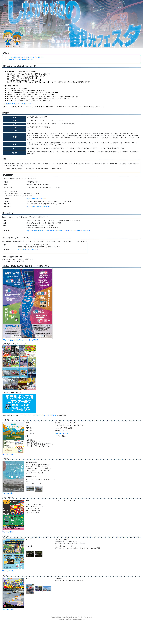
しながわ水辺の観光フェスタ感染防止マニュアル (19, 104)
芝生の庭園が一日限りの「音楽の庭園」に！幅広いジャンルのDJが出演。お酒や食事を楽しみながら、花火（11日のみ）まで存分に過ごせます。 (45, 241)
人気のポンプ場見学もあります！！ (13, 392)
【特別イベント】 (31, 477)
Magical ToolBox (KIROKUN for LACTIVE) (74, 619)
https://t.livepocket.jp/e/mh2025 (28, 249)
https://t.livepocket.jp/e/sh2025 (36, 198)
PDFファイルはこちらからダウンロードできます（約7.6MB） (20, 340)
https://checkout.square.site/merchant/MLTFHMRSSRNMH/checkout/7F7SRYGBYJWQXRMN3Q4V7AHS (58, 230)
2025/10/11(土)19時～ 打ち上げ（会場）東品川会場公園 (19, 179)
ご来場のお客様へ (20, 71)
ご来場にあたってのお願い (11, 86)
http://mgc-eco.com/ (61, 433)
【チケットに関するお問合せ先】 (12, 257)
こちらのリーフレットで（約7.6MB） (46, 415)
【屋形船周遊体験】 (32, 462)
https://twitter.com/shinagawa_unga (38, 206)
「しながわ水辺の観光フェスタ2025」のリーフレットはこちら (26, 57)
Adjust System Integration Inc (71, 617)
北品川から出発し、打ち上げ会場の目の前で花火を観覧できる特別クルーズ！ (25, 217)
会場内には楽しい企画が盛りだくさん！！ (15, 344)
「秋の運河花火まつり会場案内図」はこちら (20, 59)
